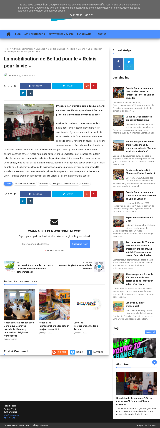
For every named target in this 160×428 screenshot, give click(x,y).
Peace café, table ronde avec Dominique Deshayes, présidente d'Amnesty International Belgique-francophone (19, 329)
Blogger (62, 352)
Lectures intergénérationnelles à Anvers (86, 325)
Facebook (36, 85)
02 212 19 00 (9, 418)
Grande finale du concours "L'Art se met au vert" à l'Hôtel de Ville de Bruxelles (141, 195)
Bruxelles (40, 48)
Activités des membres (61, 34)
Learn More (75, 15)
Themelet (152, 425)
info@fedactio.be (11, 415)
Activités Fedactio (34, 34)
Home (7, 48)
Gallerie (81, 48)
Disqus (79, 352)
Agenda (102, 34)
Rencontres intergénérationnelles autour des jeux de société (54, 325)
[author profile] (6, 77)
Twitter (69, 85)
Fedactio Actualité (12, 425)
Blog (18, 34)
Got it (89, 15)
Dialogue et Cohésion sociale (61, 48)
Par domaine (84, 34)
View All (151, 332)
